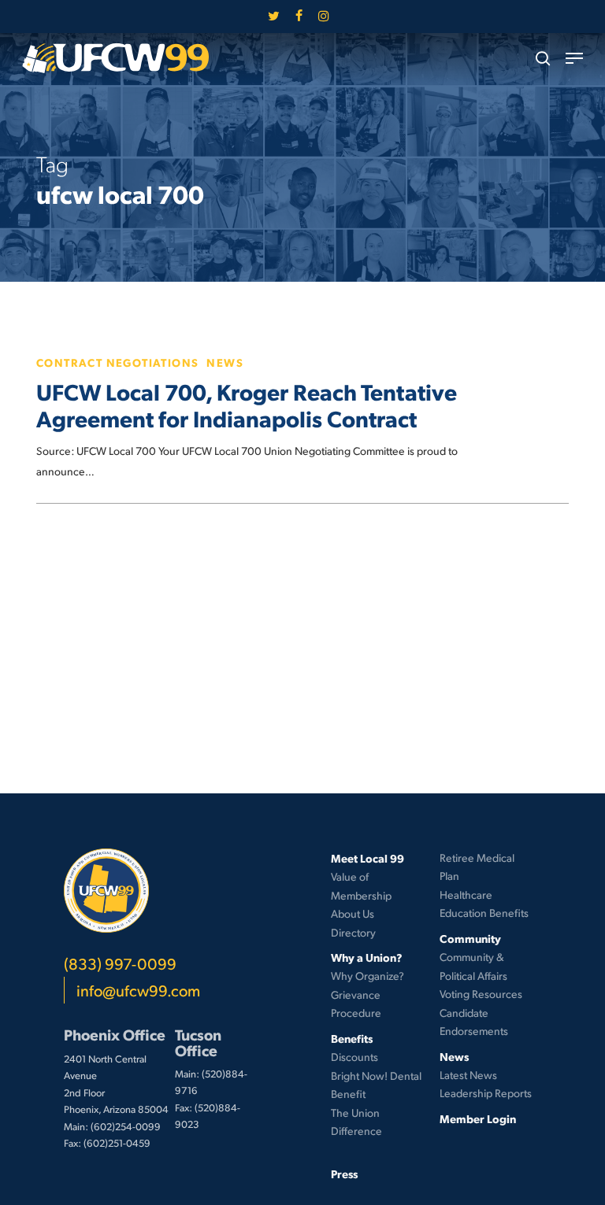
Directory (353, 932)
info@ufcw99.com (138, 990)
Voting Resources (481, 993)
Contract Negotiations (117, 362)
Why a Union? (367, 957)
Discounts (354, 1056)
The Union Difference (356, 1122)
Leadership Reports (486, 1093)
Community (470, 938)
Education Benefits (484, 912)
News (224, 362)
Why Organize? (367, 975)
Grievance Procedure (356, 1004)
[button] (574, 58)
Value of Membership (361, 886)
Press (344, 1173)
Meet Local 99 (367, 858)
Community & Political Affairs (473, 966)
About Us (352, 913)
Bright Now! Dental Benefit (376, 1085)
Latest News (468, 1074)
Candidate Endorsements (474, 1022)
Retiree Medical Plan (477, 867)
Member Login (478, 1118)
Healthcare (466, 894)
